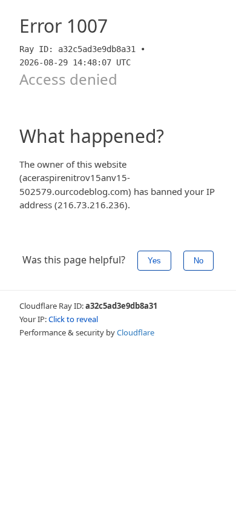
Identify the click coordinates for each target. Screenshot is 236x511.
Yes (154, 260)
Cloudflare (135, 332)
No (198, 260)
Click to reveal (73, 319)
